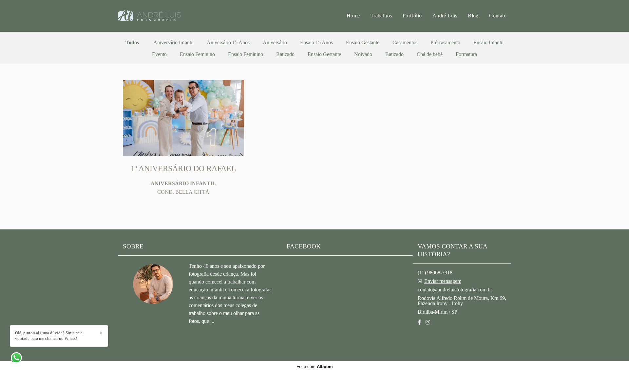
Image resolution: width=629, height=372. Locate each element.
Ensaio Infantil (488, 42)
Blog (473, 15)
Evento (159, 54)
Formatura (466, 54)
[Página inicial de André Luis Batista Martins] (164, 16)
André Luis (444, 15)
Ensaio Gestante (362, 42)
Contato (497, 15)
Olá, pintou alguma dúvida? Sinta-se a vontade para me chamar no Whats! (49, 335)
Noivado (363, 54)
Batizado (285, 54)
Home (353, 15)
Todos (132, 42)
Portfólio (412, 15)
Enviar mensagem (442, 281)
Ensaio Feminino (197, 54)
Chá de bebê (430, 54)
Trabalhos (381, 15)
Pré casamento (445, 42)
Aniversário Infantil (173, 42)
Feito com (314, 366)
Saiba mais (210, 336)
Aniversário (275, 42)
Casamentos (404, 42)
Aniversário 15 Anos (228, 42)
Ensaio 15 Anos (316, 42)
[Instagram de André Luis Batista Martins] (428, 322)
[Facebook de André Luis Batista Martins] (419, 322)
